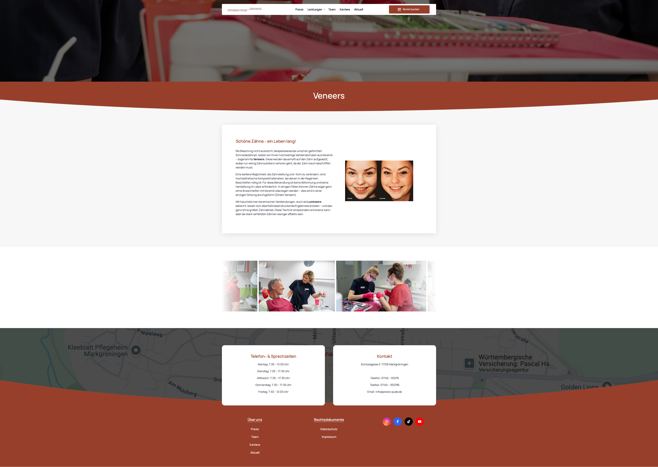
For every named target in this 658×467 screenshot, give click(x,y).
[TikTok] (409, 421)
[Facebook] (398, 421)
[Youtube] (420, 421)
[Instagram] (387, 421)
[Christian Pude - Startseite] (244, 9)
